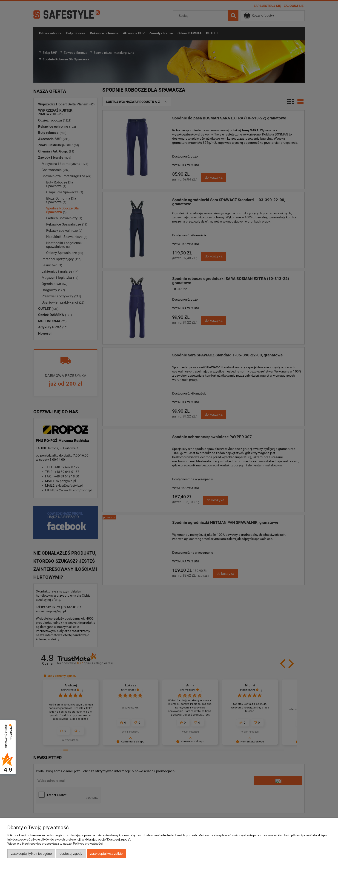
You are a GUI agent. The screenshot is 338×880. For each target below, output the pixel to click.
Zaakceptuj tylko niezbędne (31, 853)
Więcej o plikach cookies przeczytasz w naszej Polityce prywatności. (55, 843)
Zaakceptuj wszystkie (106, 853)
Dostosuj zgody (71, 853)
